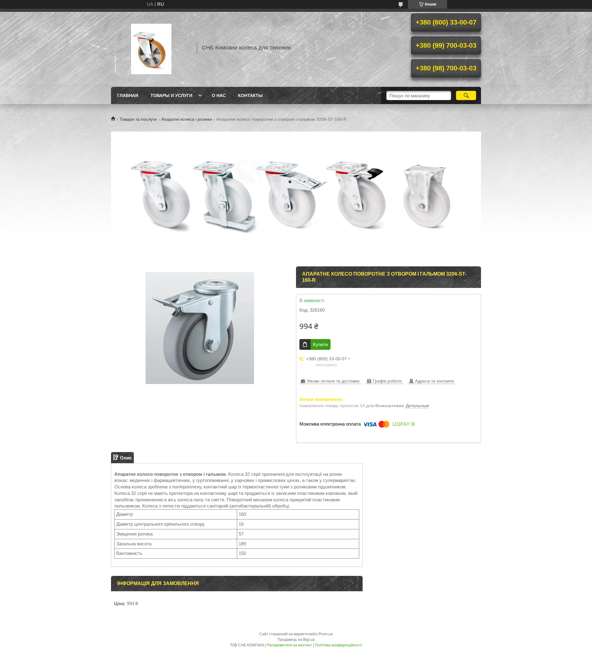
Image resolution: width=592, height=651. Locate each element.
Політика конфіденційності (338, 645)
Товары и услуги (171, 95)
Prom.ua (326, 634)
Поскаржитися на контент (289, 645)
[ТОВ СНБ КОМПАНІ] (151, 47)
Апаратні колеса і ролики (186, 119)
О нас (219, 95)
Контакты (250, 95)
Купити (320, 344)
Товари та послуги (138, 119)
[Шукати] (466, 95)
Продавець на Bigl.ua (296, 639)
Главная (127, 95)
